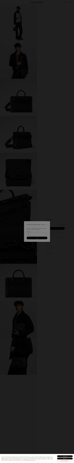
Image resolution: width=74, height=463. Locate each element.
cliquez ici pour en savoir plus (30, 460)
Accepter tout (65, 456)
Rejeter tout (65, 458)
